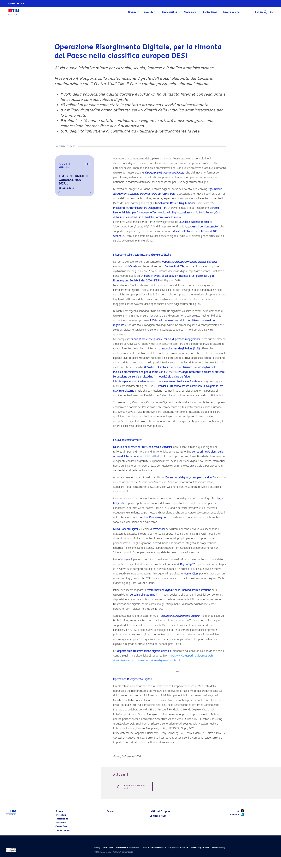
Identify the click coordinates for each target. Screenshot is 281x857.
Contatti (111, 811)
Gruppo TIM (13, 3)
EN (271, 12)
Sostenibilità (169, 12)
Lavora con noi (62, 830)
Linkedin (234, 814)
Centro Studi (61, 826)
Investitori (150, 12)
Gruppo (132, 12)
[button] (59, 192)
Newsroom (190, 12)
